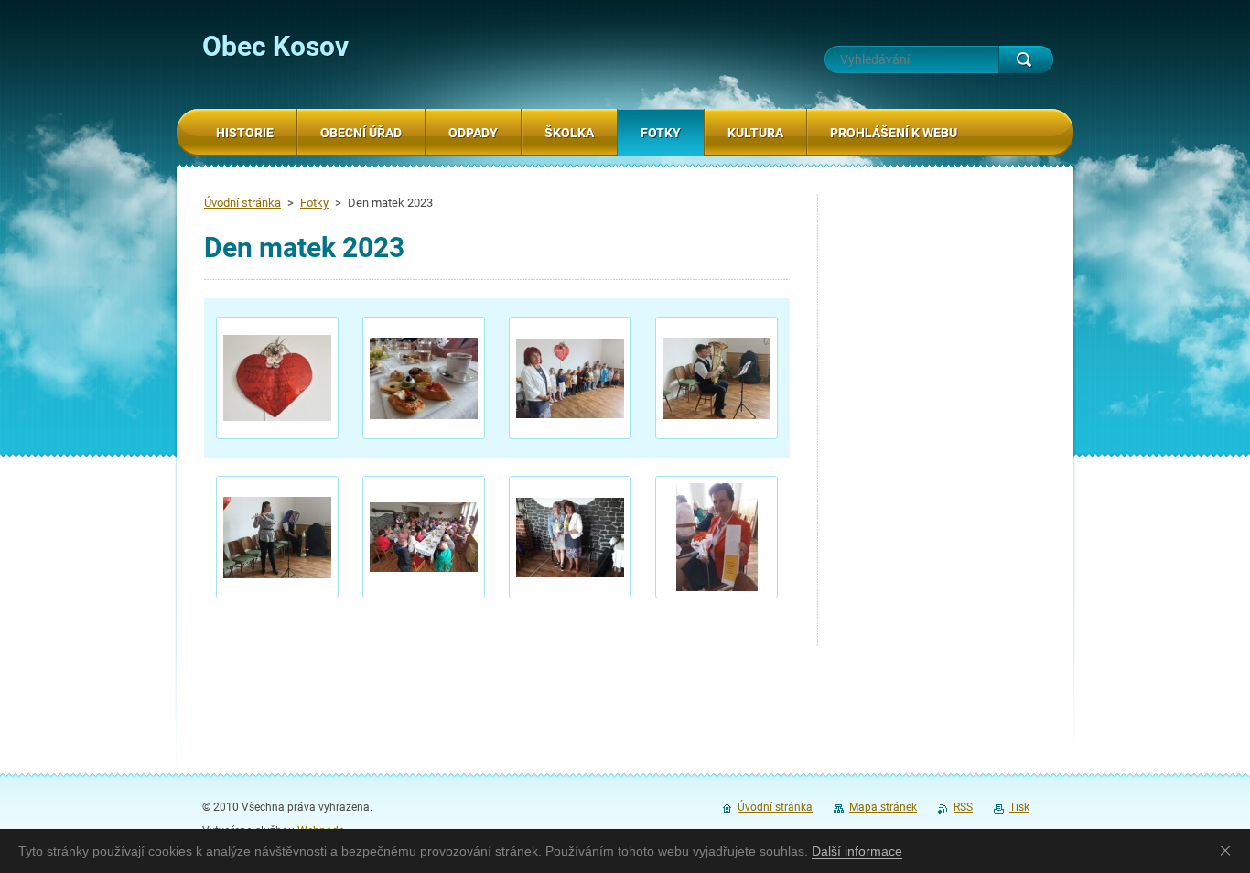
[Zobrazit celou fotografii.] (277, 378)
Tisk (1019, 807)
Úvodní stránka (242, 203)
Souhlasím (1229, 850)
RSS (963, 807)
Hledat (1025, 59)
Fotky (314, 203)
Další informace (857, 851)
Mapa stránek (883, 807)
